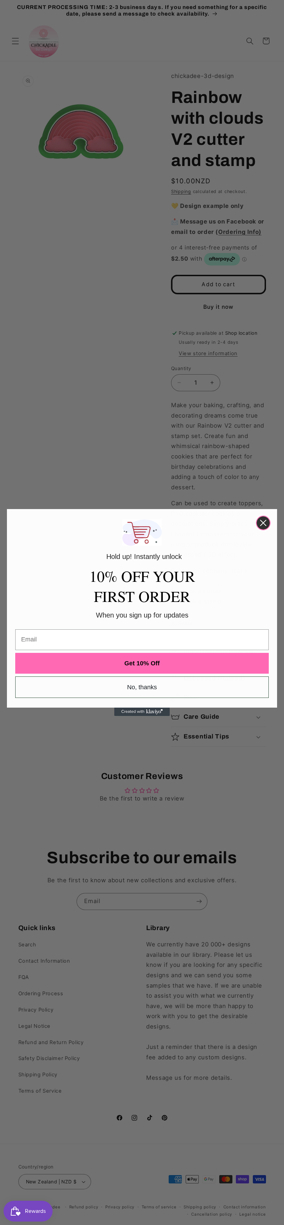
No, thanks (142, 687)
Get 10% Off (142, 663)
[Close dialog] (263, 523)
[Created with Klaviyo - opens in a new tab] (142, 712)
